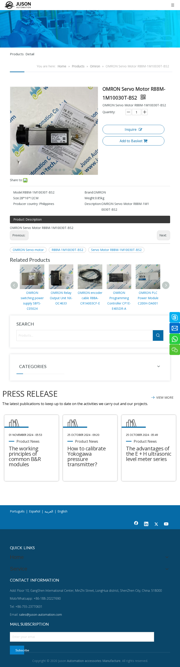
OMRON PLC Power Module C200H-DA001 (148, 298)
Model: (18, 192)
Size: (16, 198)
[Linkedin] (146, 524)
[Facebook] (136, 524)
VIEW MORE (164, 397)
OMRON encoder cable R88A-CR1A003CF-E (90, 298)
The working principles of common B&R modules (25, 456)
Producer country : (26, 204)
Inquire (131, 129)
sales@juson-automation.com (40, 614)
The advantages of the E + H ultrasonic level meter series (148, 453)
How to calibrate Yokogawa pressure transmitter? (86, 456)
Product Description (27, 219)
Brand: (89, 192)
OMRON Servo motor (28, 250)
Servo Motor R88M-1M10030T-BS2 (116, 250)
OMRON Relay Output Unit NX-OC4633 (61, 298)
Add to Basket (131, 140)
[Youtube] (166, 524)
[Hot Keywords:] (158, 335)
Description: (93, 204)
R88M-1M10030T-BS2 (67, 250)
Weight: (90, 198)
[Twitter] (156, 524)
